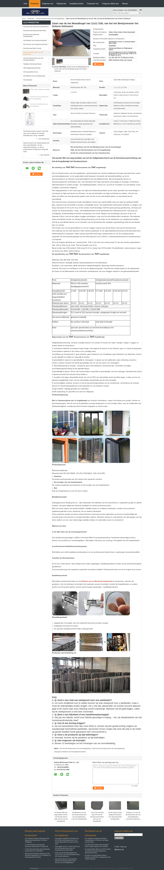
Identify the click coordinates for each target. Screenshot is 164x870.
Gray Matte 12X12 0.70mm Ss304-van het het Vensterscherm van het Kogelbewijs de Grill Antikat (67, 848)
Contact (99, 64)
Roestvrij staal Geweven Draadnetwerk (31, 35)
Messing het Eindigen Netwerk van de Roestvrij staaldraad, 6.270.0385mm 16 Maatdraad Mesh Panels (38, 855)
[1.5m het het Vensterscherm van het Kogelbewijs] (26, 106)
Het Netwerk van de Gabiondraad (34, 76)
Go (140, 13)
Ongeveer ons (47, 4)
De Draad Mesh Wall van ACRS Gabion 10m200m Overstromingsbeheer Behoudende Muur (98, 851)
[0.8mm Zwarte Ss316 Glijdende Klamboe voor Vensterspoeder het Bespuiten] (115, 805)
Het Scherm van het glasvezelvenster (35, 44)
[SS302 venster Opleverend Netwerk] (26, 91)
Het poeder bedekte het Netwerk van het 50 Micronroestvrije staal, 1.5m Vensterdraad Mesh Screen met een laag (67, 841)
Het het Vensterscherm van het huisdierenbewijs (33, 59)
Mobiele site (120, 849)
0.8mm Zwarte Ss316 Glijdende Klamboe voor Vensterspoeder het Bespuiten (115, 816)
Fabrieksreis (61, 4)
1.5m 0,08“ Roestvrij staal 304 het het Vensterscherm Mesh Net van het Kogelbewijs (97, 817)
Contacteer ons (93, 4)
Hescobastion (27, 80)
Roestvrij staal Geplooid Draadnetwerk (36, 26)
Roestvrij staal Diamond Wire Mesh (34, 30)
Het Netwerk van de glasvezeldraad (35, 40)
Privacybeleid (34, 868)
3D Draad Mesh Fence (30, 72)
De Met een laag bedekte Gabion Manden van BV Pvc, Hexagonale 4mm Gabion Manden (98, 857)
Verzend (119, 838)
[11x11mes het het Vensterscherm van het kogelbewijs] (26, 98)
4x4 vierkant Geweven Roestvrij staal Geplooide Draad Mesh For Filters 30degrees (37, 840)
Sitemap (123, 847)
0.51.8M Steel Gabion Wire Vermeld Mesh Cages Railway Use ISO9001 (96, 845)
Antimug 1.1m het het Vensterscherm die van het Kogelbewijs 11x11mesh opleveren (133, 816)
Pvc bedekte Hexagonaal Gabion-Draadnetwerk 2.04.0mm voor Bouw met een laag (96, 840)
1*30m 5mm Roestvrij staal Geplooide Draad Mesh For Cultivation (37, 850)
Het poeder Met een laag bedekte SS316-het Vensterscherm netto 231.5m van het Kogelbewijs (61, 817)
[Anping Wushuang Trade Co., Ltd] (35, 12)
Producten (35, 4)
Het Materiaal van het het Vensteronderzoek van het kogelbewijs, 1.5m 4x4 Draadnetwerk (79, 816)
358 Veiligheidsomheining (31, 68)
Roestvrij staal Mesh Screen (32, 48)
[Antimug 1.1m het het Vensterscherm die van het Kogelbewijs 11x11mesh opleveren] (133, 805)
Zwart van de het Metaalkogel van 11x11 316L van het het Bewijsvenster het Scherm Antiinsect (71, 69)
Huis (25, 4)
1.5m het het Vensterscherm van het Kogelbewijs (75, 748)
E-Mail (116, 847)
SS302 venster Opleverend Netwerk (40, 89)
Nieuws (125, 4)
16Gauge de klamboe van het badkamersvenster (70, 752)
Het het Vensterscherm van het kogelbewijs (50, 18)
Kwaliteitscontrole (76, 4)
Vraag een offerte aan (110, 4)
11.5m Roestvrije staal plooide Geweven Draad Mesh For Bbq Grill (36, 845)
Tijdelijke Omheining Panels (32, 64)
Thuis (24, 18)
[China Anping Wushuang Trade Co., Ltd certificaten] (29, 119)
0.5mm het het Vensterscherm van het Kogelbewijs (107, 748)
